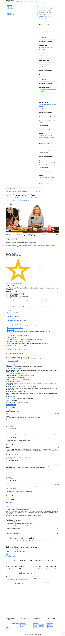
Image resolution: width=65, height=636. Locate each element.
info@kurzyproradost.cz (15, 623)
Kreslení (40, 8)
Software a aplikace (11, 14)
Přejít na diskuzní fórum (11, 404)
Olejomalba (46, 10)
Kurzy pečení (41, 47)
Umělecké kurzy (15, 540)
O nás (21, 620)
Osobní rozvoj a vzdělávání (12, 10)
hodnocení (13, 200)
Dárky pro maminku (34, 540)
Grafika (45, 162)
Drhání (40, 5)
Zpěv (40, 34)
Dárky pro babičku (49, 540)
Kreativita (9, 2)
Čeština (54, 104)
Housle (40, 32)
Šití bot (46, 18)
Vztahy (54, 89)
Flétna (54, 31)
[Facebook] (6, 626)
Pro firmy (48, 620)
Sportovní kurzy (47, 76)
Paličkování (51, 10)
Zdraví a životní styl (10, 6)
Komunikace (41, 118)
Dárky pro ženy (27, 540)
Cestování (44, 62)
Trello (55, 162)
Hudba (8, 4)
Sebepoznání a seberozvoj (44, 120)
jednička (13, 255)
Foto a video (41, 6)
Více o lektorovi (9, 519)
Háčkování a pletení (47, 6)
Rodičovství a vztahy (11, 8)
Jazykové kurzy (10, 9)
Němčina (51, 104)
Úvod (7, 191)
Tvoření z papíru (48, 12)
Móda (55, 62)
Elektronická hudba (48, 31)
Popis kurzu (8, 234)
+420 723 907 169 (14, 621)
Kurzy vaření (47, 47)
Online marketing (42, 137)
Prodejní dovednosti (50, 137)
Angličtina (41, 104)
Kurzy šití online (9, 540)
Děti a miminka (42, 89)
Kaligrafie (54, 6)
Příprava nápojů (42, 49)
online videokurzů (18, 283)
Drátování (44, 5)
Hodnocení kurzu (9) (31, 234)
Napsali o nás (49, 625)
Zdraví (45, 64)
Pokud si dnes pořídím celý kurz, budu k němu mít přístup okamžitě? (19, 523)
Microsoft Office (51, 162)
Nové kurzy (28, 1)
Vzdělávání (41, 122)
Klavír (44, 32)
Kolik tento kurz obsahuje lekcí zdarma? (14, 533)
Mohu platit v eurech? (11, 530)
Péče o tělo (41, 64)
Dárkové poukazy (35, 1)
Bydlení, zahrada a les (43, 177)
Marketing (9, 13)
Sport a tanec (9, 7)
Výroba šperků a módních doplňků (45, 16)
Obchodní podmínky (36, 627)
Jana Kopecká (26, 200)
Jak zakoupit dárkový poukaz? (38, 624)
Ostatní (8, 15)
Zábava (52, 177)
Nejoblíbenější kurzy (21, 1)
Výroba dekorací (42, 14)
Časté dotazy (55, 234)
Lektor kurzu (44, 234)
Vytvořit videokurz (23, 624)
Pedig (55, 10)
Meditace (52, 62)
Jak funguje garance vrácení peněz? (13, 535)
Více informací (46, 582)
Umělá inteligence (48, 164)
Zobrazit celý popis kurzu (10, 303)
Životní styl (49, 64)
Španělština (41, 106)
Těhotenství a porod (49, 89)
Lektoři (21, 622)
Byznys (8, 12)
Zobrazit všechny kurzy (11, 1)
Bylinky (40, 62)
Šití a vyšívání (41, 18)
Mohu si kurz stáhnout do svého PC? (13, 528)
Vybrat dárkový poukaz (19, 583)
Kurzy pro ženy (21, 540)
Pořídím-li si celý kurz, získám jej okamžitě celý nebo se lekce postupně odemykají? (22, 525)
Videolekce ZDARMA (54, 189)
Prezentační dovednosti (48, 118)
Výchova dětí (41, 91)
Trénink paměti (52, 120)
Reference (21, 626)
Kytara (46, 32)
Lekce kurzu (19, 234)
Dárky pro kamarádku (41, 540)
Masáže (48, 62)
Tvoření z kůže (41, 12)
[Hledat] (6, 190)
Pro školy (48, 622)
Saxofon (49, 32)
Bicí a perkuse (41, 31)
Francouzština (46, 104)
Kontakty (21, 627)
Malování (55, 8)
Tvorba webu (41, 164)
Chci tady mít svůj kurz (37, 620)
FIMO (52, 5)
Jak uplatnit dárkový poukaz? (38, 625)
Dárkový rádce (35, 622)
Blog (20, 625)
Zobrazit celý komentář (10, 426)
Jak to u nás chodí (50, 623)
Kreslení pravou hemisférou (48, 8)
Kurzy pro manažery (48, 135)
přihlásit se (19, 411)
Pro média (48, 624)
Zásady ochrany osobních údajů (38, 626)
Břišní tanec (41, 76)
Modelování (41, 10)
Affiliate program (50, 626)
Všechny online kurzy (13, 191)
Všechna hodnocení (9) (10, 496)
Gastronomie (9, 5)
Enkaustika (49, 5)
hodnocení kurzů (40, 270)
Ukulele (53, 32)
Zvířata (49, 177)
